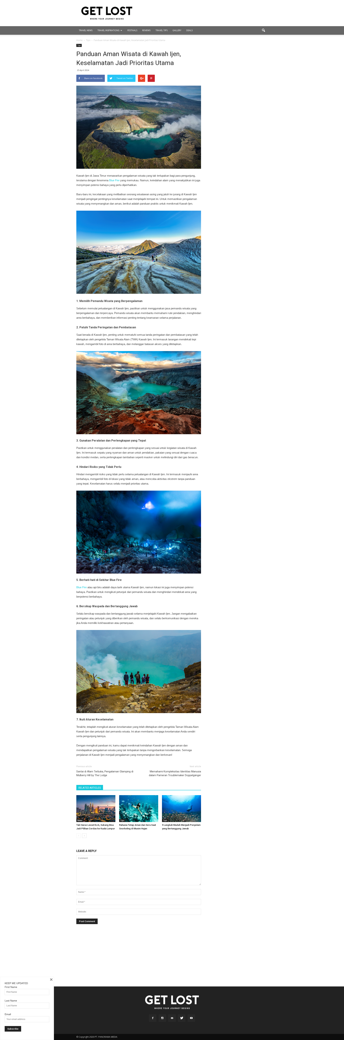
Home (79, 40)
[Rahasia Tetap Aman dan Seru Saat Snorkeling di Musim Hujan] (138, 808)
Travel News (85, 30)
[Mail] (172, 1018)
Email (8, 1014)
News (79, 820)
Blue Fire (114, 180)
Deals (189, 30)
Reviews (146, 30)
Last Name (11, 1000)
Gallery (177, 30)
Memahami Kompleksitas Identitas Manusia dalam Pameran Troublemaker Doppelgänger (175, 773)
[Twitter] (181, 1018)
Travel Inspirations (108, 30)
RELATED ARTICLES (89, 787)
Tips (79, 45)
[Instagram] (162, 1018)
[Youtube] (191, 1018)
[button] (263, 30)
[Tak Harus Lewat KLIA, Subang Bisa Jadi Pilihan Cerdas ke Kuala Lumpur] (95, 808)
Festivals (132, 30)
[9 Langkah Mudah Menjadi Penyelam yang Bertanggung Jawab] (181, 808)
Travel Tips (162, 30)
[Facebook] (152, 1018)
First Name (11, 987)
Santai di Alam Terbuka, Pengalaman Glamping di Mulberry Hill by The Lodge (104, 773)
